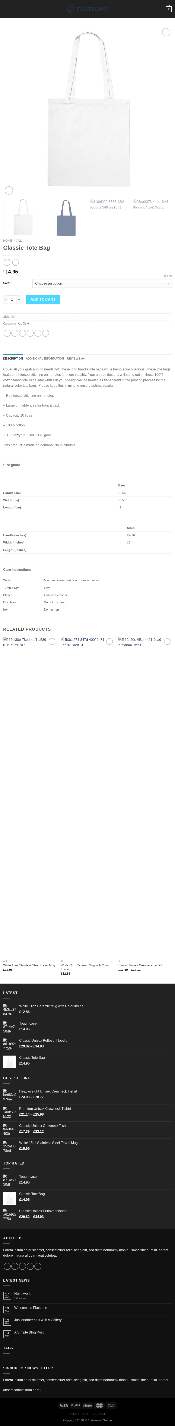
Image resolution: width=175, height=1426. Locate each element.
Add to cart (43, 299)
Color (6, 283)
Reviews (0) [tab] (76, 358)
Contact (98, 1414)
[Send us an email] (30, 1266)
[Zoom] (9, 190)
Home (7, 240)
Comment (20, 1298)
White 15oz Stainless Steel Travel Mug (29, 965)
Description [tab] (13, 358)
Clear (168, 276)
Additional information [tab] (45, 358)
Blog (85, 1414)
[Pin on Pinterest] (37, 333)
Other (26, 323)
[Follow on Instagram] (14, 1266)
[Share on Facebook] (14, 333)
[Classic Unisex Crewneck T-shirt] (145, 797)
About (74, 1414)
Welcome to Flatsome (30, 1308)
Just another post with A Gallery (38, 1320)
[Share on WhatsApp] (7, 333)
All (19, 240)
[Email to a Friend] (30, 333)
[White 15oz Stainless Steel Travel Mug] (30, 797)
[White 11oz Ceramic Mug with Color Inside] (87, 797)
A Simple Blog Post (29, 1332)
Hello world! (23, 1293)
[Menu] (5, 9)
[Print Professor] (87, 9)
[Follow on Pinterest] (37, 1266)
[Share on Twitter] (22, 333)
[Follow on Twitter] (22, 1266)
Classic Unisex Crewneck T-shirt (140, 965)
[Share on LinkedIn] (45, 333)
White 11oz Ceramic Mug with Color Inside (85, 967)
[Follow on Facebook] (7, 1266)
